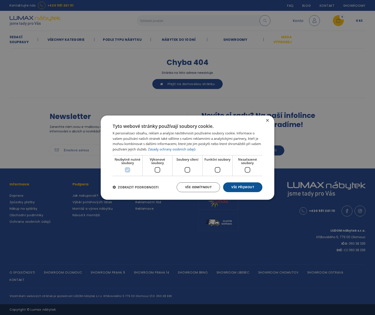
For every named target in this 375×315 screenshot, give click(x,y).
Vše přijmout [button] (242, 187)
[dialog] (187, 157)
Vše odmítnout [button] (198, 187)
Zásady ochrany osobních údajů (172, 149)
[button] (136, 187)
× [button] (267, 120)
